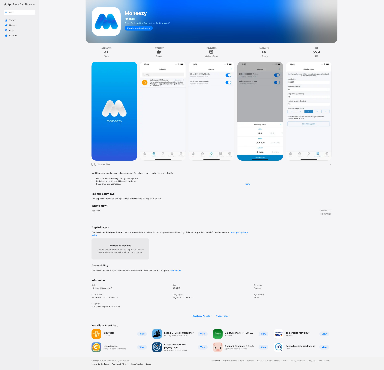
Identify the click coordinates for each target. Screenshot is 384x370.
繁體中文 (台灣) (324, 360)
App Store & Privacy (119, 364)
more (247, 184)
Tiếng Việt (311, 360)
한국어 (285, 360)
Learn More (175, 270)
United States (215, 360)
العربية (242, 360)
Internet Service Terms (100, 364)
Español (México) (230, 360)
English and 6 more (181, 297)
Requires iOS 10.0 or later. (104, 297)
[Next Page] (334, 111)
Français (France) (273, 360)
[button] (19, 20)
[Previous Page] (88, 111)
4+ (255, 297)
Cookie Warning (136, 364)
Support (149, 364)
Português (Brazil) (298, 360)
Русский (250, 360)
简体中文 (260, 360)
